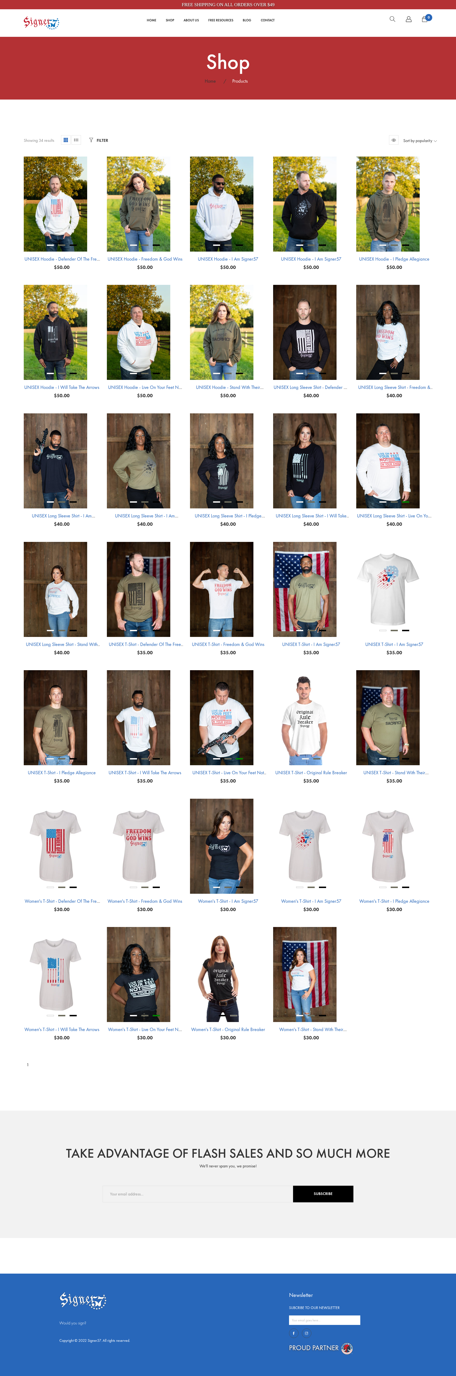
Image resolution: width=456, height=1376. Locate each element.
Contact (268, 20)
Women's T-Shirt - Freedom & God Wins (145, 901)
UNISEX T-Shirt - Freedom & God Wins (228, 644)
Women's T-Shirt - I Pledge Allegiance (394, 901)
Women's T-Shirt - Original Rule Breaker (228, 1029)
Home (151, 20)
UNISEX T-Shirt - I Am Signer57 (311, 644)
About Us (191, 20)
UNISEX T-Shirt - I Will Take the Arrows (145, 772)
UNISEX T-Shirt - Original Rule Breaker (311, 772)
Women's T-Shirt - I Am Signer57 (228, 901)
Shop (170, 20)
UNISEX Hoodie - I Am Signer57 (228, 259)
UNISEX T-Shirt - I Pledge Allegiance (62, 772)
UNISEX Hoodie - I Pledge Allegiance (394, 259)
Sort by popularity (417, 140)
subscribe (323, 1193)
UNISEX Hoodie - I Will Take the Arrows (61, 387)
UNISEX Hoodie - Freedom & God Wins (145, 259)
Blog (247, 20)
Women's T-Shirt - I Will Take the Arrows (61, 1029)
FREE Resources (220, 20)
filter (102, 140)
